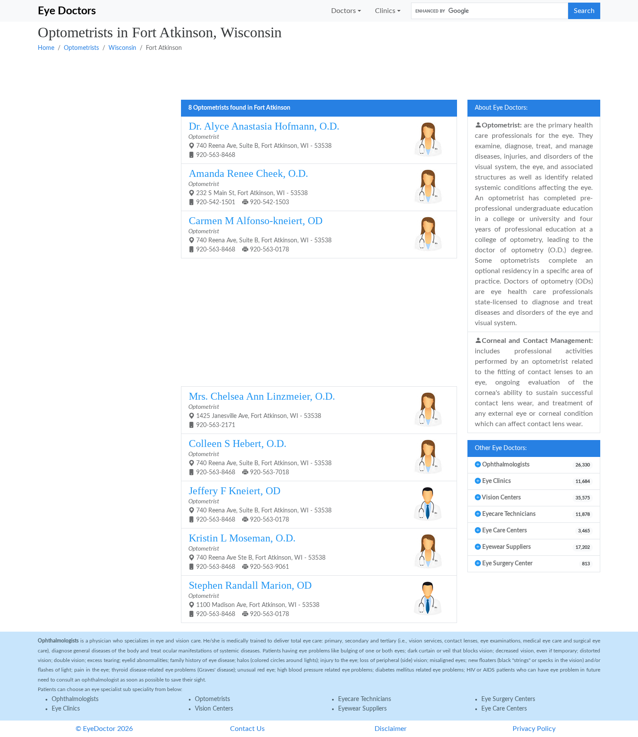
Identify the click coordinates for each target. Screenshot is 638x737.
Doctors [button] (343, 10)
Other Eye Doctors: (501, 448)
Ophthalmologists (75, 699)
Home (46, 48)
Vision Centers (214, 709)
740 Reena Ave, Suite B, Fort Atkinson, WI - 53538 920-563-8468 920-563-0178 (260, 234)
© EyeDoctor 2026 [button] (104, 728)
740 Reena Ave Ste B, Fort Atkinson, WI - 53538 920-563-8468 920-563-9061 (257, 551)
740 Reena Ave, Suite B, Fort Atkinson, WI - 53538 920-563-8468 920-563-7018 (260, 457)
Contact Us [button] (247, 728)
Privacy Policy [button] (534, 728)
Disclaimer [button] (391, 728)
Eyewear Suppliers (362, 709)
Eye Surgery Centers (508, 699)
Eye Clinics (66, 709)
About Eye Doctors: (501, 108)
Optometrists (81, 48)
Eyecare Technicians (364, 699)
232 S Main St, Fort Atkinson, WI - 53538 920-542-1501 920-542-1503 (248, 186)
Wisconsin (122, 48)
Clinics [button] (385, 10)
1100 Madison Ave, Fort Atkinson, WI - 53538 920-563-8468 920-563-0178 (253, 598)
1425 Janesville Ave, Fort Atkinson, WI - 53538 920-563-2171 (261, 409)
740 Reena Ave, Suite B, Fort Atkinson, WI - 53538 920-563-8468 (263, 139)
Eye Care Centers (504, 709)
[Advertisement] (298, 75)
